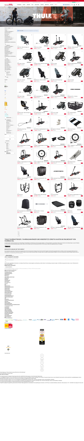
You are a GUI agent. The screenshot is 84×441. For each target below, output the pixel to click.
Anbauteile (7, 40)
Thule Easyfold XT (8, 62)
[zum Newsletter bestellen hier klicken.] (6, 262)
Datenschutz (7, 299)
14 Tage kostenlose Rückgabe (25, 2)
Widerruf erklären (7, 302)
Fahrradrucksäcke (8, 32)
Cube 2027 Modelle (8, 309)
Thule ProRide (7, 64)
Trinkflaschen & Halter (9, 39)
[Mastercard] (65, 320)
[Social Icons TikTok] (42, 366)
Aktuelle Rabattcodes (8, 292)
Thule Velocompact (8, 67)
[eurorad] (48, 320)
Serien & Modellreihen (8, 315)
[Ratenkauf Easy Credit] (77, 320)
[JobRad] (7, 320)
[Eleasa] (30, 320)
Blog (5, 284)
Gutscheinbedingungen (8, 303)
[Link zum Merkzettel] (76, 4)
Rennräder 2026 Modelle (8, 313)
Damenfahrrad (7, 306)
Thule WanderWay (8, 69)
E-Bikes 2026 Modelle (8, 310)
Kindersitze (7, 35)
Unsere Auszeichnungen (8, 291)
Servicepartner (7, 281)
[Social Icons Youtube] (42, 359)
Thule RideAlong (8, 65)
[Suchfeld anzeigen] (72, 4)
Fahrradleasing (7, 274)
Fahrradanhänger (8, 36)
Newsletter (6, 279)
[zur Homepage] (9, 5)
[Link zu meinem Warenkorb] (78, 4)
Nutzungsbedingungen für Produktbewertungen (12, 304)
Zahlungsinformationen (8, 273)
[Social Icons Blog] (42, 370)
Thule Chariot (7, 59)
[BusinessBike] (15, 320)
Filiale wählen (21, 30)
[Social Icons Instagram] (42, 363)
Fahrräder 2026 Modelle (8, 311)
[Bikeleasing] (11, 320)
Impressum (6, 301)
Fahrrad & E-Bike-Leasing (9, 296)
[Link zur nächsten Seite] (19, 236)
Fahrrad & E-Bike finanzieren (9, 295)
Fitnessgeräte (7, 314)
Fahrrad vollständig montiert (36, 2)
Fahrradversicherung (8, 294)
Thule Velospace (8, 68)
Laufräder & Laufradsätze (9, 31)
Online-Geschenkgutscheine (9, 286)
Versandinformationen (8, 272)
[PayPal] (52, 320)
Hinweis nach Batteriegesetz (9, 300)
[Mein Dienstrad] (25, 320)
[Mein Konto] (74, 4)
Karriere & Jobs (7, 289)
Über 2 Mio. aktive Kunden (47, 2)
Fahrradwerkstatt (7, 280)
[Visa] (61, 320)
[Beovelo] (42, 320)
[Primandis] (34, 320)
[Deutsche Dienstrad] (20, 320)
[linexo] (45, 320)
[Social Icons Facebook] (42, 355)
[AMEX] (68, 320)
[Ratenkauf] (73, 320)
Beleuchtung (7, 34)
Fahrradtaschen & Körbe (9, 38)
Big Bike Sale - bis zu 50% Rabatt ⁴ (41, 0)
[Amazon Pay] (57, 320)
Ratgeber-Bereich (7, 285)
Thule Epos (7, 63)
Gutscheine (58, 2)
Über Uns (6, 283)
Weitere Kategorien (8, 316)
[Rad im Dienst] (39, 320)
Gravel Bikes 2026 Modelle (9, 312)
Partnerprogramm (7, 290)
